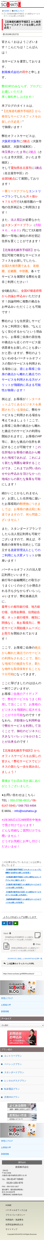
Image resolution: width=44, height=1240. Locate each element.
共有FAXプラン (11, 1097)
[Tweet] (4, 923)
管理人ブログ (19, 11)
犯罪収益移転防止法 (14, 1224)
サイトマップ (11, 1229)
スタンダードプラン (14, 1072)
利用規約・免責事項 (14, 1220)
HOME (6, 11)
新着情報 (5, 1011)
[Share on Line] (15, 923)
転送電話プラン (12, 1089)
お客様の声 (6, 1005)
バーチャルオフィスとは (16, 1210)
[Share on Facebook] (10, 923)
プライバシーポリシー (15, 1215)
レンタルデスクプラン (15, 1080)
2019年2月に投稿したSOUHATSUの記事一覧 (25, 959)
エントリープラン (13, 1056)
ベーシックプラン (13, 1064)
